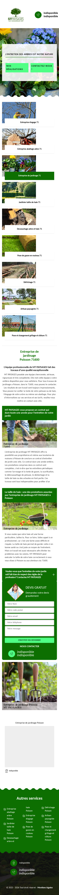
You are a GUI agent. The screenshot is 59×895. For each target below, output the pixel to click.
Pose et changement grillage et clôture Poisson (50, 833)
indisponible (51, 13)
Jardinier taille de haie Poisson (11, 828)
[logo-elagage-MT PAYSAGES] (15, 14)
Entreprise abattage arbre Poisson (11, 814)
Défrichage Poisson (50, 809)
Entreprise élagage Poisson (30, 818)
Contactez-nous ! (41, 67)
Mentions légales (45, 888)
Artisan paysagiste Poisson (49, 818)
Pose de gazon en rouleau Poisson (30, 832)
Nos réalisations (14, 67)
